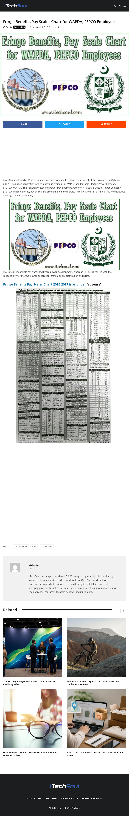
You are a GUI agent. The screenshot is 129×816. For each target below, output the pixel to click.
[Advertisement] (64, 155)
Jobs (34, 546)
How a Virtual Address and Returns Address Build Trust (95, 754)
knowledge (47, 546)
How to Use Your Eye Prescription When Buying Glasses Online (30, 754)
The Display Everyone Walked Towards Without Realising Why (30, 683)
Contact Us (34, 798)
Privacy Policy (69, 798)
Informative (22, 546)
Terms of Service (92, 798)
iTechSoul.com (73, 808)
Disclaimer (51, 798)
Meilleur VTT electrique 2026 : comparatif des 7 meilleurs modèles (94, 683)
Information (19, 27)
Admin (9, 27)
